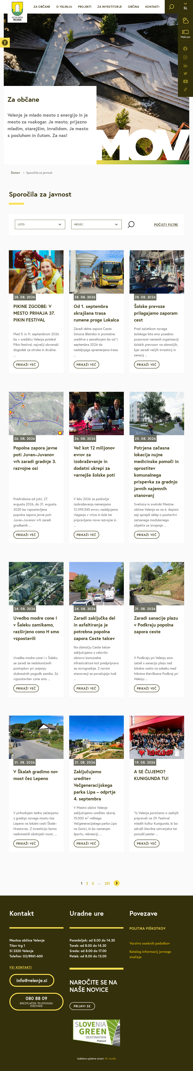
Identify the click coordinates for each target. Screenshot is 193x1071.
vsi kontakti (20, 967)
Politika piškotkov (147, 928)
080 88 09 (36, 1001)
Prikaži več (26, 365)
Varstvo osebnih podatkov (149, 943)
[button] (5, 42)
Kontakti (152, 6)
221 (107, 883)
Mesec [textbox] (78, 224)
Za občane (42, 6)
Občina (133, 6)
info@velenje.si (31, 980)
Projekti (84, 6)
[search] (171, 7)
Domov (15, 173)
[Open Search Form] (131, 224)
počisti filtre (166, 225)
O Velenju (64, 6)
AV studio (110, 1058)
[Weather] (185, 20)
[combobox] (40, 224)
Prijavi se (82, 1006)
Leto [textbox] (21, 224)
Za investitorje (109, 6)
